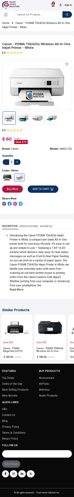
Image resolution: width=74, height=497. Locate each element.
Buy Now (12, 189)
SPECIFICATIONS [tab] (28, 226)
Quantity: (8, 155)
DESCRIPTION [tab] (9, 226)
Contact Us (8, 415)
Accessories (46, 378)
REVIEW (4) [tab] (46, 226)
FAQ (4, 409)
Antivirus (44, 389)
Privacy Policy (10, 426)
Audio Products (48, 395)
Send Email (11, 464)
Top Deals (8, 378)
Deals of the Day (12, 383)
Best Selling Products (15, 389)
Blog (5, 421)
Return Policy (10, 438)
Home (5, 23)
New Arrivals (9, 395)
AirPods (44, 383)
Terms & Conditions (14, 432)
